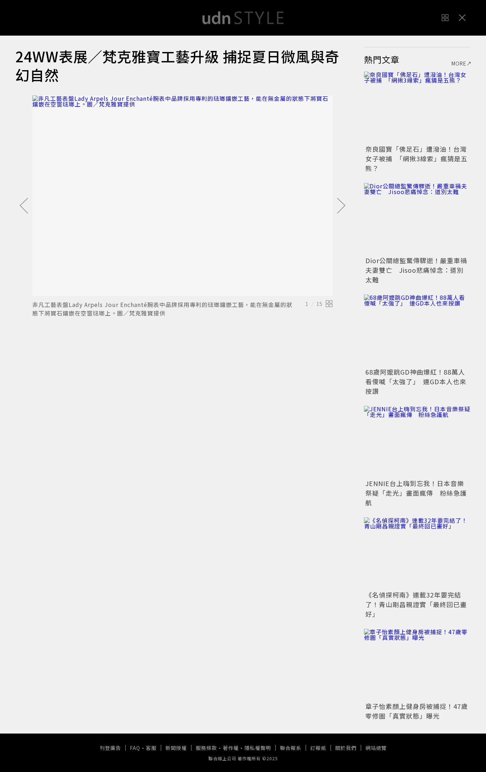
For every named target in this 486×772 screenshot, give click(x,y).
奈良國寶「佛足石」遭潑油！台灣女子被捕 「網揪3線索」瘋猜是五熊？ (416, 158)
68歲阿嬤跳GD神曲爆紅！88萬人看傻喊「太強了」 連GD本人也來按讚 (415, 381)
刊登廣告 (110, 748)
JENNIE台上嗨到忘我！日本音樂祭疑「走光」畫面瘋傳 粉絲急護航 (416, 493)
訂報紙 (318, 748)
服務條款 (206, 747)
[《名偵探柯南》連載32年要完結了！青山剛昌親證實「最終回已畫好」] (417, 553)
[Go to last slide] (23, 206)
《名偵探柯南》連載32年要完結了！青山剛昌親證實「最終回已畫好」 (416, 604)
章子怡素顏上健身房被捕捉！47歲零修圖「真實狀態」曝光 (416, 710)
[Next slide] (341, 206)
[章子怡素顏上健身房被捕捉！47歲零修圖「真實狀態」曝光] (417, 664)
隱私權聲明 (257, 747)
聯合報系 (290, 748)
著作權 (231, 747)
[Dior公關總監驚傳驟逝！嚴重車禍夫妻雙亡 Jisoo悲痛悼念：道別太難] (417, 218)
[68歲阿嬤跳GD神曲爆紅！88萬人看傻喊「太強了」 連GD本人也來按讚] (417, 330)
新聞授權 (176, 748)
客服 (151, 747)
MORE (458, 63)
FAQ (135, 747)
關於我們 (345, 748)
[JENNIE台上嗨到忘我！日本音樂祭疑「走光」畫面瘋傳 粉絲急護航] (417, 441)
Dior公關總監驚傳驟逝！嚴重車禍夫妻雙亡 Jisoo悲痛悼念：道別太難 (416, 270)
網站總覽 (376, 748)
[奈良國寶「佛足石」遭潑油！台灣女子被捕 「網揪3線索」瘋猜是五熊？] (417, 107)
